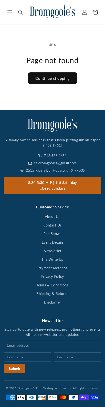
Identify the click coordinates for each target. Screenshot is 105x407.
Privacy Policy (52, 276)
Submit (14, 369)
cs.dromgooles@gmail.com (55, 163)
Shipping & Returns (52, 294)
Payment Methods (52, 268)
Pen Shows (52, 234)
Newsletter (53, 251)
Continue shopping (52, 78)
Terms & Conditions (53, 285)
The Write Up (52, 259)
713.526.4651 (55, 156)
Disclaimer (52, 302)
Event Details (52, 242)
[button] (9, 12)
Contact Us (52, 225)
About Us (52, 217)
